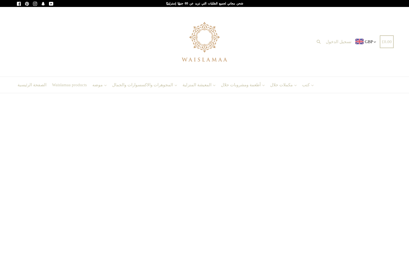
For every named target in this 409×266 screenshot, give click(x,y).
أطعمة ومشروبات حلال (241, 85)
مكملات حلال (282, 85)
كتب (306, 85)
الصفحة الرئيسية (32, 85)
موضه (98, 85)
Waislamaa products (69, 85)
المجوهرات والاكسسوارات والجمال (143, 85)
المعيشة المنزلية (198, 85)
